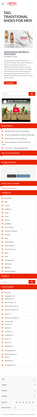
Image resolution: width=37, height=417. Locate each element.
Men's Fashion (9, 227)
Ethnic (7, 216)
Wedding (7, 267)
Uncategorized (9, 260)
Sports (7, 253)
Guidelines (8, 223)
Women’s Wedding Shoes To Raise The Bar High (19, 135)
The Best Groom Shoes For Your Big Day (17, 131)
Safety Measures (10, 245)
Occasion (7, 234)
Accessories (8, 198)
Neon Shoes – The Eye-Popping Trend (16, 148)
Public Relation (9, 242)
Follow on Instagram (23, 176)
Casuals (7, 205)
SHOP (3, 379)
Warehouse (8, 264)
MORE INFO (4, 390)
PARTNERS (4, 396)
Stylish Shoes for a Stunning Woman (16, 138)
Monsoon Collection (11, 231)
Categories (8, 209)
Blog (6, 202)
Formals (7, 220)
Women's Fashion (10, 271)
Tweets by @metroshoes (9, 188)
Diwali (7, 213)
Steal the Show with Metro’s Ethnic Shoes (16, 53)
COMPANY (4, 384)
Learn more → (10, 83)
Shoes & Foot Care (10, 249)
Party (6, 238)
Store (6, 256)
